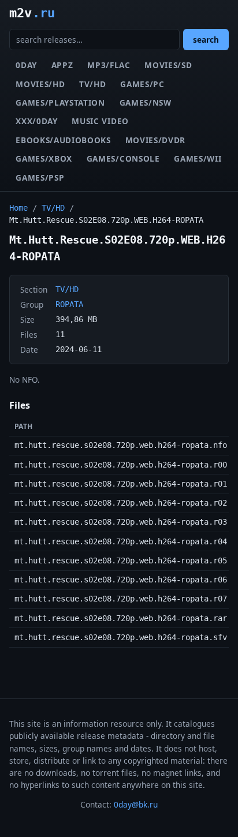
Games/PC (142, 84)
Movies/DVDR (155, 139)
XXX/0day (36, 120)
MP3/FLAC (108, 64)
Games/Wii (197, 158)
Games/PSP (40, 177)
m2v (32, 12)
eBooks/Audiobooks (63, 139)
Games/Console (123, 158)
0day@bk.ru (136, 804)
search (206, 39)
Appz (62, 64)
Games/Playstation (60, 102)
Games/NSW (146, 102)
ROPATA (69, 304)
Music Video (100, 120)
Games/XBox (44, 158)
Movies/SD (168, 64)
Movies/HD (40, 84)
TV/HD (92, 84)
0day (26, 64)
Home (18, 207)
